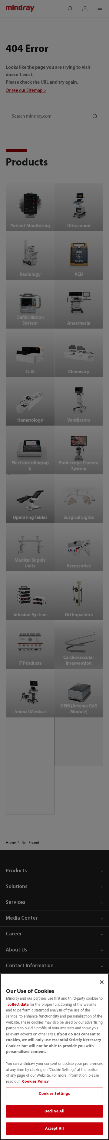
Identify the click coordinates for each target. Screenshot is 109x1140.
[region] (54, 1057)
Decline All (54, 1111)
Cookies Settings (54, 1094)
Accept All (54, 1129)
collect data (18, 1005)
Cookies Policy (35, 1082)
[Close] (101, 982)
